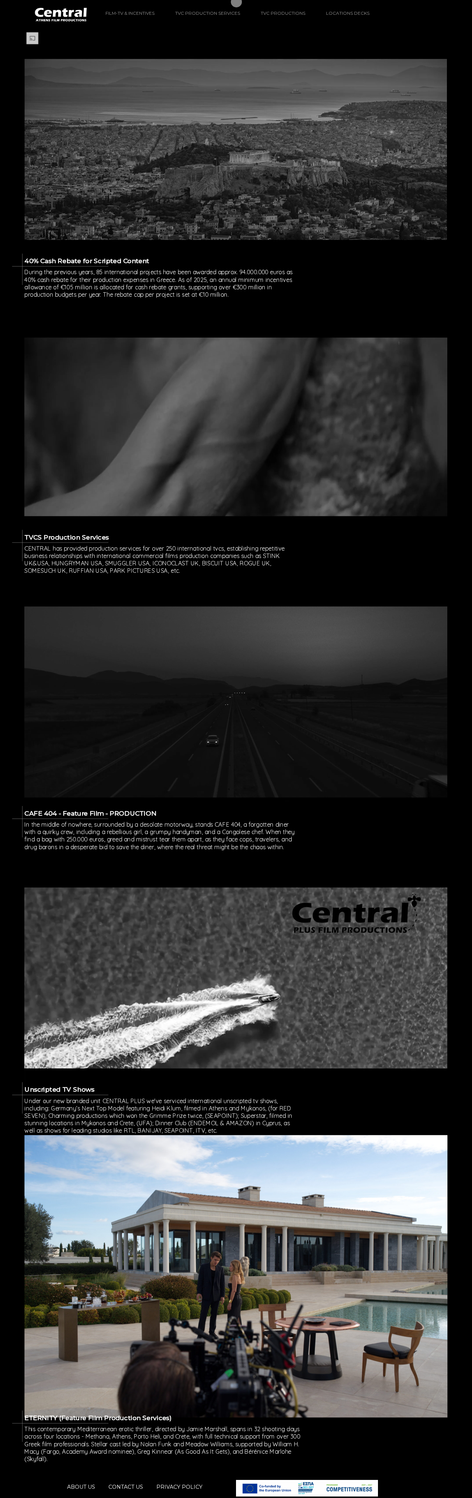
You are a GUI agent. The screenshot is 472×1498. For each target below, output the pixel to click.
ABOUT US (81, 1487)
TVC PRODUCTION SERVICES (207, 13)
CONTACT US (125, 1487)
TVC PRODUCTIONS (283, 13)
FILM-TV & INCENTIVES (130, 13)
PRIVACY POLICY (179, 1487)
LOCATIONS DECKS (347, 13)
